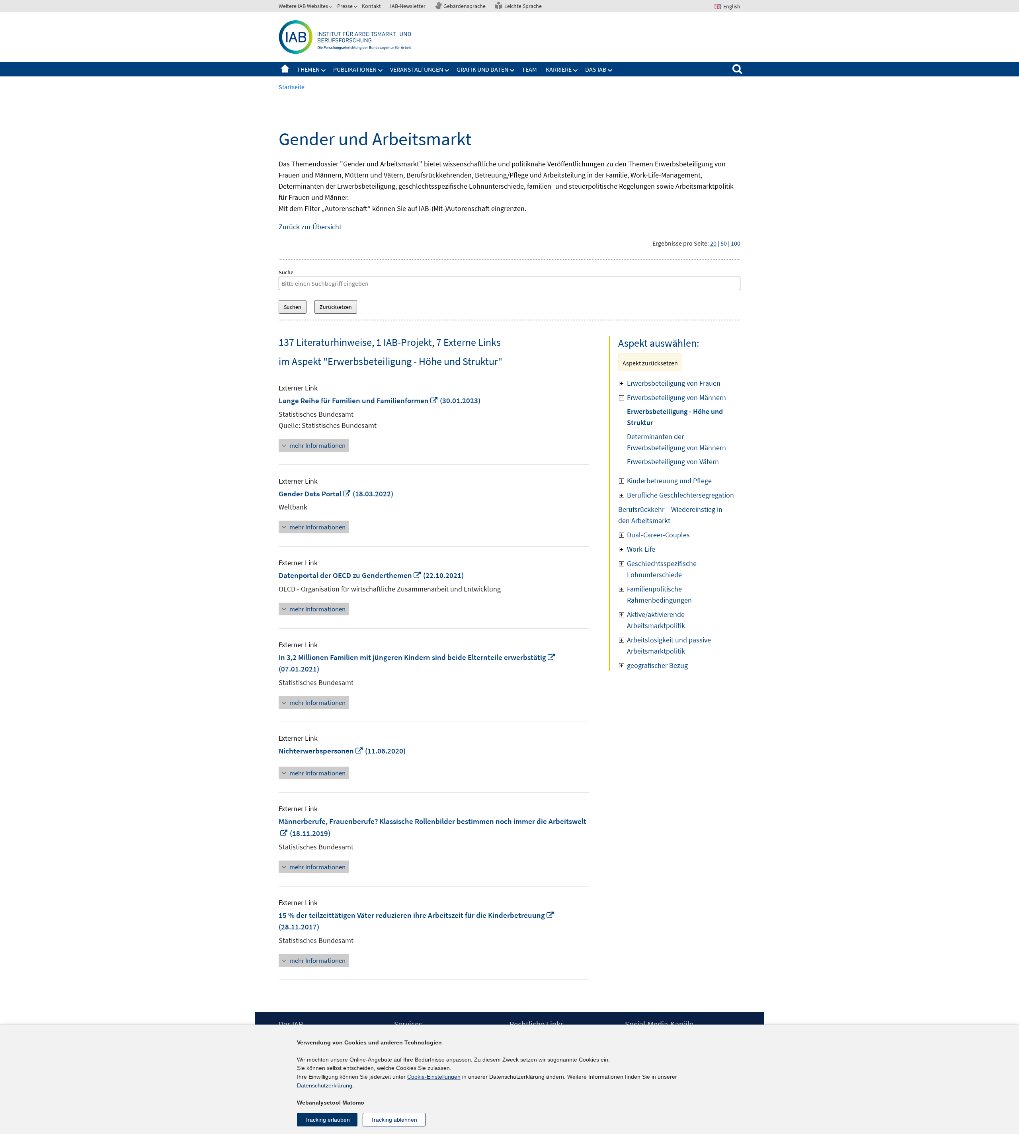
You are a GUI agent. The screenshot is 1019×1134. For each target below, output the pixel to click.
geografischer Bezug (657, 665)
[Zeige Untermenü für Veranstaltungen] (447, 70)
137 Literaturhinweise (325, 342)
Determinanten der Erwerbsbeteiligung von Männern (676, 442)
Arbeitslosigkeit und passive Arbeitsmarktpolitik (669, 645)
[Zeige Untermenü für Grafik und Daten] (512, 70)
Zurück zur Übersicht (310, 226)
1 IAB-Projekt (404, 342)
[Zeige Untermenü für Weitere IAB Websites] (331, 7)
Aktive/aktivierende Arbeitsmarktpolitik (656, 620)
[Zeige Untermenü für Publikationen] (380, 70)
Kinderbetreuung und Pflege (669, 480)
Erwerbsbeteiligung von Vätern (673, 461)
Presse (345, 6)
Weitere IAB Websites (303, 6)
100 (735, 243)
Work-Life (641, 549)
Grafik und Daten (482, 69)
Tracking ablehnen (394, 1119)
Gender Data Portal (315, 493)
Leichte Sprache (523, 6)
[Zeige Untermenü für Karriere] (575, 70)
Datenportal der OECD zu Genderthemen (350, 575)
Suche (286, 272)
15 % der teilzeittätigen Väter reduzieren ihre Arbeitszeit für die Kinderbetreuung (416, 915)
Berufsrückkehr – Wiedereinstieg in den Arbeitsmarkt (670, 515)
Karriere (559, 69)
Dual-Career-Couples (658, 534)
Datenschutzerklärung (324, 1085)
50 (723, 243)
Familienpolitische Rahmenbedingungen (659, 594)
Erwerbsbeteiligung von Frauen (673, 383)
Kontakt (371, 6)
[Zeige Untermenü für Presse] (356, 7)
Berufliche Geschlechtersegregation (680, 495)
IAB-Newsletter (408, 6)
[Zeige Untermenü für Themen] (323, 70)
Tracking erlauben (327, 1119)
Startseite (285, 69)
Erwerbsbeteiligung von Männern (676, 397)
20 (713, 243)
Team (529, 69)
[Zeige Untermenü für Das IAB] (610, 70)
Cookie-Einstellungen (434, 1076)
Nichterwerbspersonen (321, 750)
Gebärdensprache (464, 6)
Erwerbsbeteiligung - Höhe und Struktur (675, 417)
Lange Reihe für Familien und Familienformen (358, 400)
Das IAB (595, 69)
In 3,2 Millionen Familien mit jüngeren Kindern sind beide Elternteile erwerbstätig (417, 657)
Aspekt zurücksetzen (650, 363)
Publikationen (355, 69)
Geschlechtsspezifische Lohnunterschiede (662, 569)
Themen (308, 69)
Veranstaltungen (416, 69)
